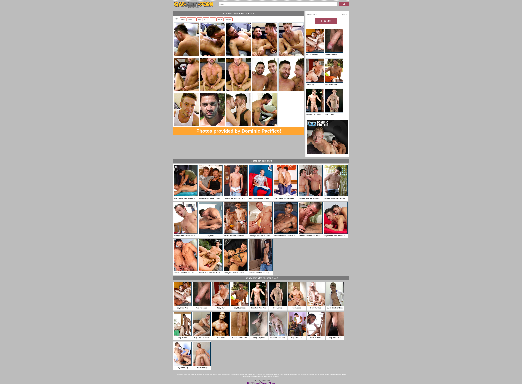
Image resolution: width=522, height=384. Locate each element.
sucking (228, 19)
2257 (249, 383)
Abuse (272, 383)
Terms (256, 383)
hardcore (191, 19)
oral (199, 19)
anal (183, 19)
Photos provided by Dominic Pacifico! (238, 131)
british (220, 19)
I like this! (326, 20)
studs (206, 19)
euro (213, 19)
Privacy (263, 383)
